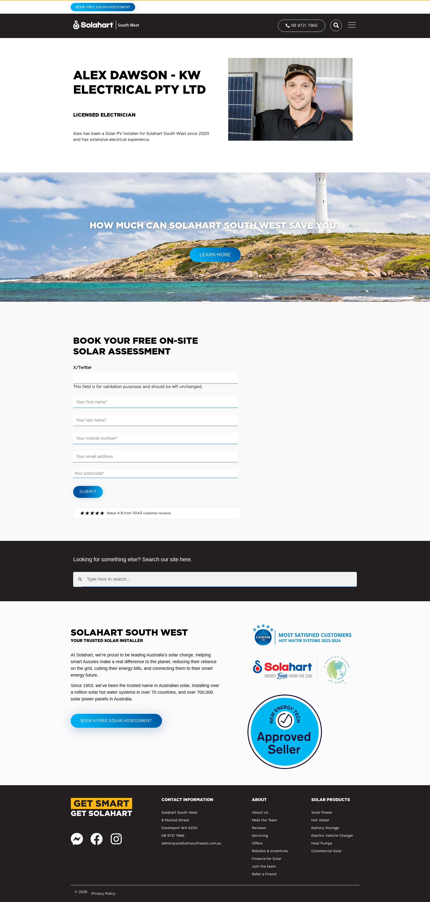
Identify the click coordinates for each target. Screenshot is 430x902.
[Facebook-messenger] (77, 839)
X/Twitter (82, 367)
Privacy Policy (103, 894)
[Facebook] (96, 839)
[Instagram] (116, 839)
